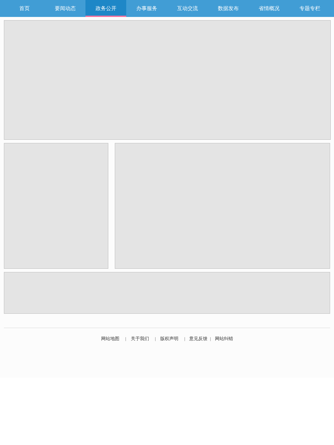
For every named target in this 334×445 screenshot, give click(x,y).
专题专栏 (309, 8)
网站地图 (110, 338)
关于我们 (140, 338)
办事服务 (146, 8)
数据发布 (228, 8)
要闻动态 (65, 8)
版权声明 (169, 338)
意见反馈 (198, 338)
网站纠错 (224, 338)
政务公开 (106, 8)
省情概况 (269, 8)
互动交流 (187, 8)
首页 (24, 8)
